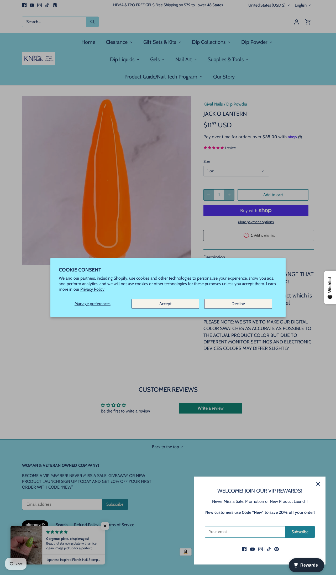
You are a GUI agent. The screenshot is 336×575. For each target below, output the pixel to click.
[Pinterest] (276, 549)
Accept (165, 303)
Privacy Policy (92, 289)
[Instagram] (260, 549)
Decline (238, 303)
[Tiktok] (268, 549)
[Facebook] (244, 549)
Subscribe (299, 531)
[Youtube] (252, 549)
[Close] (318, 484)
